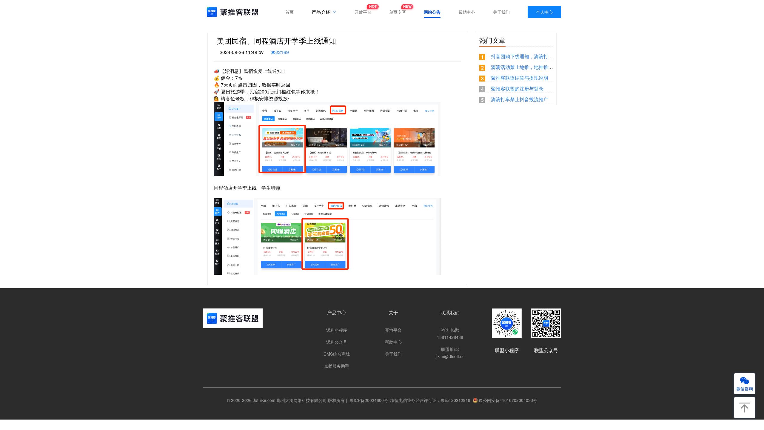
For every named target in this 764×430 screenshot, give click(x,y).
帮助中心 (466, 12)
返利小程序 (336, 330)
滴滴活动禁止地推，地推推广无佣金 (529, 67)
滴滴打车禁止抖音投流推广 (519, 99)
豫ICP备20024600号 (367, 400)
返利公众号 (336, 342)
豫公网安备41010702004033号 (508, 400)
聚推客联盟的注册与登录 (517, 88)
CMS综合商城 (337, 354)
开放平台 (363, 10)
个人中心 (544, 12)
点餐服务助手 (336, 366)
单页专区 (397, 10)
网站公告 (432, 12)
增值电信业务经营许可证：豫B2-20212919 (429, 400)
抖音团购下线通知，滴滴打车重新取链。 (534, 56)
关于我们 (501, 12)
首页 (289, 12)
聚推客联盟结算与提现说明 (519, 77)
